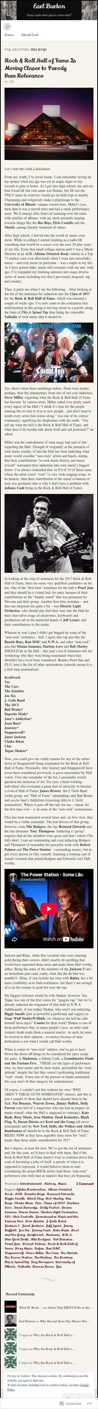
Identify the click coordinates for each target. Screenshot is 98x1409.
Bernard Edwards (60, 1194)
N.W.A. (67, 1235)
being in (31, 487)
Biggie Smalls (15, 1198)
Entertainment (31, 1183)
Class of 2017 (54, 1203)
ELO (8, 1216)
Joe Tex (24, 1230)
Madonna (52, 1235)
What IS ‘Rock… (30, 1307)
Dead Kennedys (26, 1207)
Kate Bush (61, 1230)
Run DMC (53, 1248)
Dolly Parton (50, 1207)
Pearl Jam (12, 1244)
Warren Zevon (43, 1266)
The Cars (52, 1253)
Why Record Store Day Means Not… (65, 1321)
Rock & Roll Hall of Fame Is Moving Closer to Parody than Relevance (40, 68)
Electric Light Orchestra (58, 1212)
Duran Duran (28, 1212)
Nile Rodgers (41, 1239)
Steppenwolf (14, 1253)
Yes (59, 1266)
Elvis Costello (23, 1216)
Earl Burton (49, 6)
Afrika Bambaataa (30, 1189)
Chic (38, 1203)
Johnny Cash (41, 1230)
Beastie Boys (34, 1194)
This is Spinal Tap (17, 1262)
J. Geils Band (56, 1221)
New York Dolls (17, 1239)
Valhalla (23, 1266)
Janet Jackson (33, 1226)
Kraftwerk (35, 1235)
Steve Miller (34, 1253)
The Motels (69, 1253)
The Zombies (63, 1257)
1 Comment (84, 1183)
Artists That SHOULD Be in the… (70, 1307)
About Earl (29, 35)
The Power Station (18, 1257)
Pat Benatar (62, 1239)
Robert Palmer (33, 1244)
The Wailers (43, 1257)
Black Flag (35, 1198)
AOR (18, 1194)
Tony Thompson (42, 1262)
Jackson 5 (12, 1226)
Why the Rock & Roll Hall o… (54, 1335)
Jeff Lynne (53, 1226)
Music (62, 1183)
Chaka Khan (23, 1203)
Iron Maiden (34, 1221)
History (50, 1183)
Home (9, 35)
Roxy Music (23, 1248)
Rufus (39, 1248)
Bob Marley (54, 1198)
